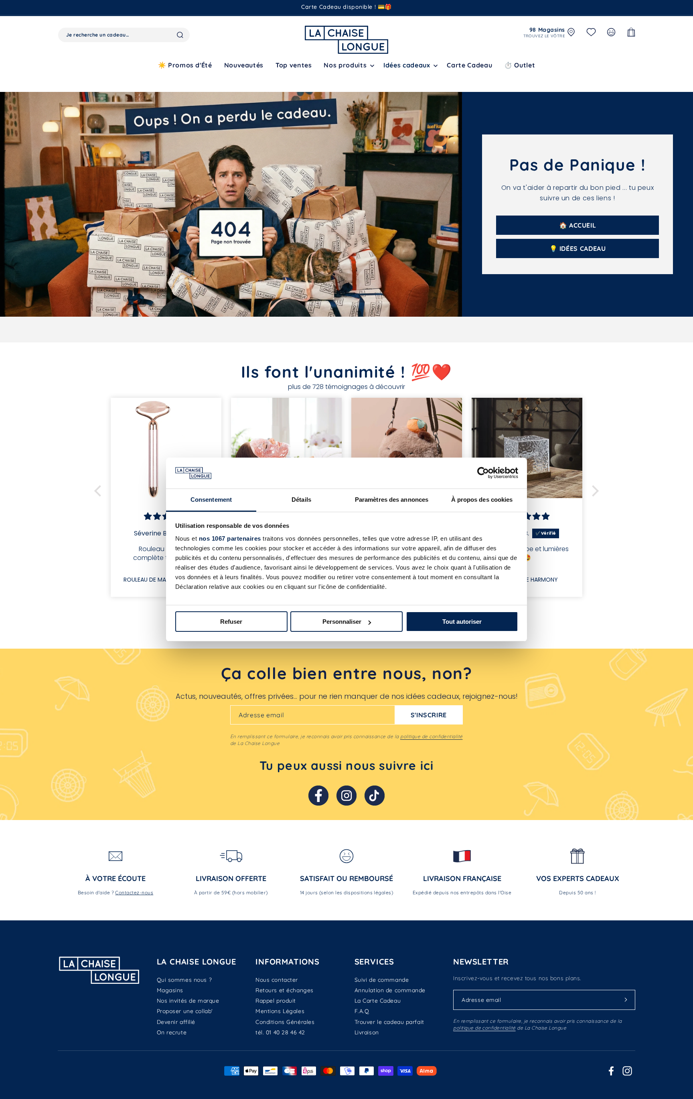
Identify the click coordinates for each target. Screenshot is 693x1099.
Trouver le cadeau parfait (389, 1022)
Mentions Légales (279, 1011)
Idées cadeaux (406, 65)
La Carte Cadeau (378, 1000)
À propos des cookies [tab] (482, 499)
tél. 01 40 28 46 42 (280, 1032)
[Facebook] (318, 796)
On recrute (172, 1032)
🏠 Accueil (577, 225)
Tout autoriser (462, 621)
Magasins (170, 990)
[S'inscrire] (626, 1000)
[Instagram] (346, 796)
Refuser (231, 621)
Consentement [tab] (211, 499)
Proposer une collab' (185, 1011)
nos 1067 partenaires (230, 538)
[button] (347, 65)
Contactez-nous (134, 892)
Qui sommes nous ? (184, 979)
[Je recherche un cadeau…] (180, 35)
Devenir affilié (176, 1022)
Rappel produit (275, 1000)
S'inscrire (429, 715)
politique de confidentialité (431, 736)
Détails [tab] (301, 499)
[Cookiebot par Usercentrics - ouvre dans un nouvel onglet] (483, 473)
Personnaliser (341, 621)
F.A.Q (362, 1011)
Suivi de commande (382, 979)
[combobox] (124, 35)
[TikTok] (375, 796)
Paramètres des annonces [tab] (391, 499)
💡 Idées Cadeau (577, 248)
